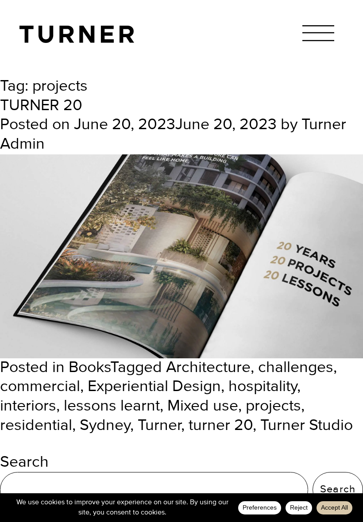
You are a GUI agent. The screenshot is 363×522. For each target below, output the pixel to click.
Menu (318, 33)
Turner (159, 426)
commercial (40, 387)
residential (36, 426)
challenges (295, 368)
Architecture (208, 368)
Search (24, 462)
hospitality (262, 387)
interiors (28, 406)
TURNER (76, 34)
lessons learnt (112, 406)
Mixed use (202, 406)
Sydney (105, 426)
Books (89, 368)
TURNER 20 (41, 106)
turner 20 (221, 426)
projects (273, 406)
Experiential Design (154, 387)
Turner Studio (306, 426)
